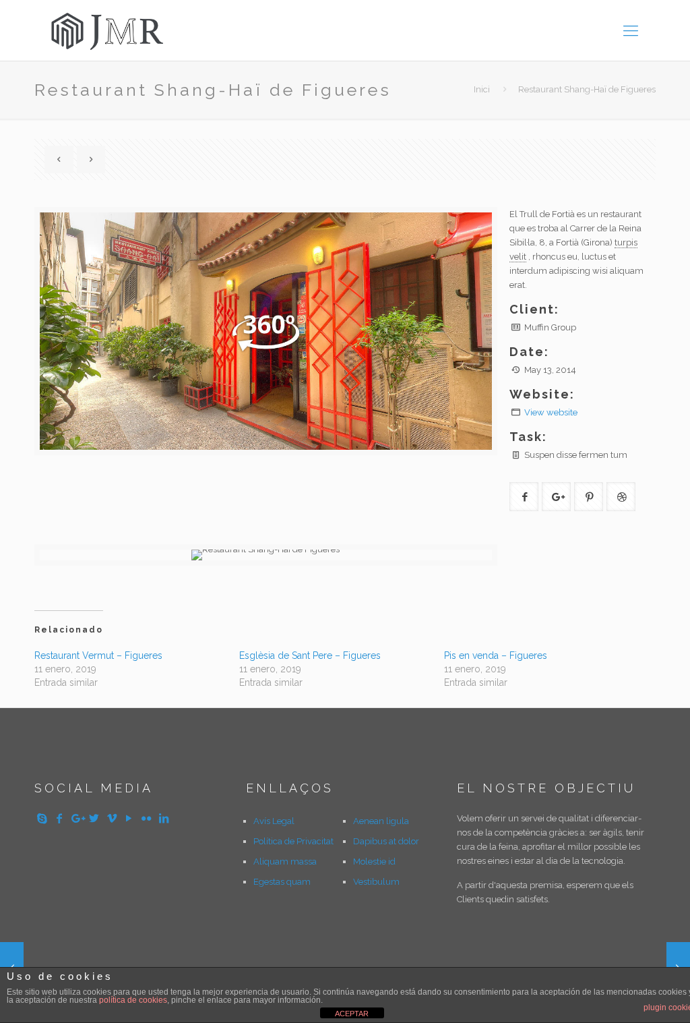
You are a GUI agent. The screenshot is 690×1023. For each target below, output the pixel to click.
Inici (482, 89)
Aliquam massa (285, 861)
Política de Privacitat (293, 841)
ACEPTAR (352, 1014)
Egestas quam (282, 882)
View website (550, 412)
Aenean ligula (381, 821)
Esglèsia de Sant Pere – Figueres (310, 655)
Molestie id (374, 861)
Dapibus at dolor (386, 841)
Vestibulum (376, 882)
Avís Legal (273, 821)
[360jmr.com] (108, 30)
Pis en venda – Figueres (495, 655)
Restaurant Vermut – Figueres (98, 655)
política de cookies (133, 1000)
